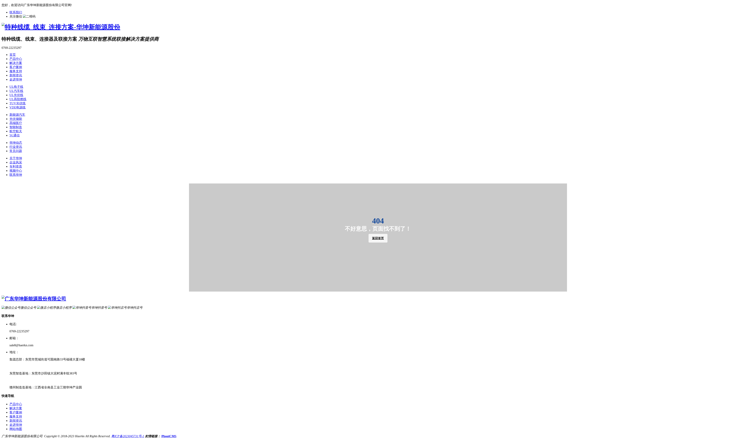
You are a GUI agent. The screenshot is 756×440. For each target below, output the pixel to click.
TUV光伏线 (17, 103)
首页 (12, 54)
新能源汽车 (17, 114)
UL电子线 (16, 86)
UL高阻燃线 (17, 99)
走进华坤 (15, 79)
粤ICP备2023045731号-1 (127, 436)
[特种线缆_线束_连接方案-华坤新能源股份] (61, 27)
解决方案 (15, 63)
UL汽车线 (16, 91)
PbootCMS (168, 436)
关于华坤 (15, 158)
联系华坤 (15, 174)
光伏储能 (15, 118)
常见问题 (15, 151)
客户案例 (15, 67)
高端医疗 (15, 123)
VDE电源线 (17, 107)
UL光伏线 (16, 95)
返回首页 (378, 238)
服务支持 (15, 71)
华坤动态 (15, 142)
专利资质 (15, 166)
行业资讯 (15, 146)
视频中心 (15, 170)
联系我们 (15, 12)
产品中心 (15, 58)
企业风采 (15, 162)
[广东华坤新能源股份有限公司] (34, 298)
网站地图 (15, 429)
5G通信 (14, 135)
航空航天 (15, 131)
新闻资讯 (15, 75)
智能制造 (15, 127)
